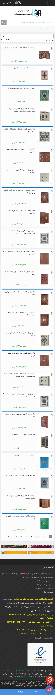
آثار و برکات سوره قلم (44, 588)
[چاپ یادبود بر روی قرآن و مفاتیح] (41, 546)
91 (8, 536)
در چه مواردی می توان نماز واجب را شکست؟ (36, 577)
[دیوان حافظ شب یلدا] (14, 546)
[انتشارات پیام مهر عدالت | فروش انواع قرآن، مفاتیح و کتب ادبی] (27, 12)
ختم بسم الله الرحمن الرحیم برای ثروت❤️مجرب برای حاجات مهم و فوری (27, 574)
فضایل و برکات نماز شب (43, 581)
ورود (4, 3)
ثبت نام (10, 3)
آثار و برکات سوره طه (44, 585)
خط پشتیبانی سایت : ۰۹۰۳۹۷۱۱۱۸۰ (37, 634)
